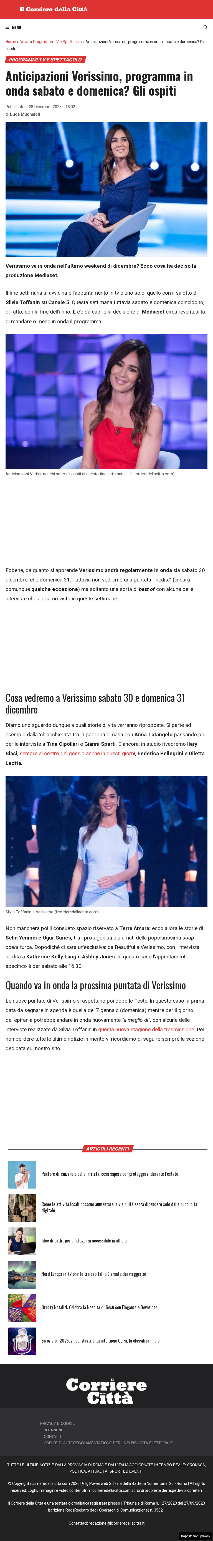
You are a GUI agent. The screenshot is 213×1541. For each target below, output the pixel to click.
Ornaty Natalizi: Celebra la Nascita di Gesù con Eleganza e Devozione (99, 1307)
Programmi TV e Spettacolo (57, 41)
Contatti (52, 1437)
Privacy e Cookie (57, 1423)
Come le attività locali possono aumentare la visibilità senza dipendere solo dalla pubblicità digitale (119, 1207)
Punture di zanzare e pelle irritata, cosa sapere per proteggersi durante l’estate (110, 1173)
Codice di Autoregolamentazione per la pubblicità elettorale (108, 1443)
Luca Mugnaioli (25, 114)
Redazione (53, 1430)
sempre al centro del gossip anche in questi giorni (76, 753)
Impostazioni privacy (195, 1536)
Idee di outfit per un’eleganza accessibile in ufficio (84, 1240)
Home (11, 41)
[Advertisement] (106, 524)
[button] (205, 27)
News (24, 41)
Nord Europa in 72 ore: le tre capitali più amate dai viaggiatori (95, 1274)
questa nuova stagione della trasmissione (146, 1029)
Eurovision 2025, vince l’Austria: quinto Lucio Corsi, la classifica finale (100, 1340)
